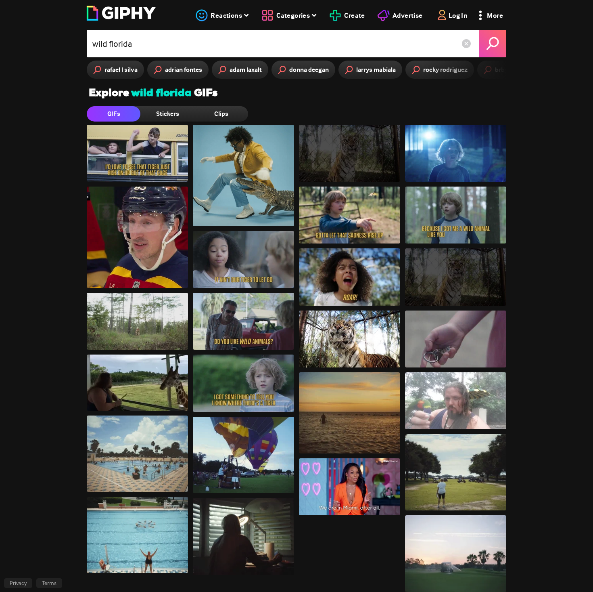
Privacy (18, 583)
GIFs (113, 114)
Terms (49, 583)
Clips (221, 114)
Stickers (167, 114)
